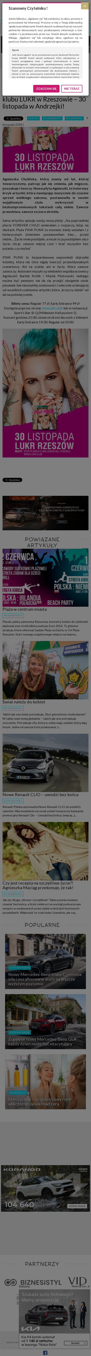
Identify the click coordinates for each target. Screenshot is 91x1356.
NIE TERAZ (71, 88)
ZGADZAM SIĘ (46, 88)
